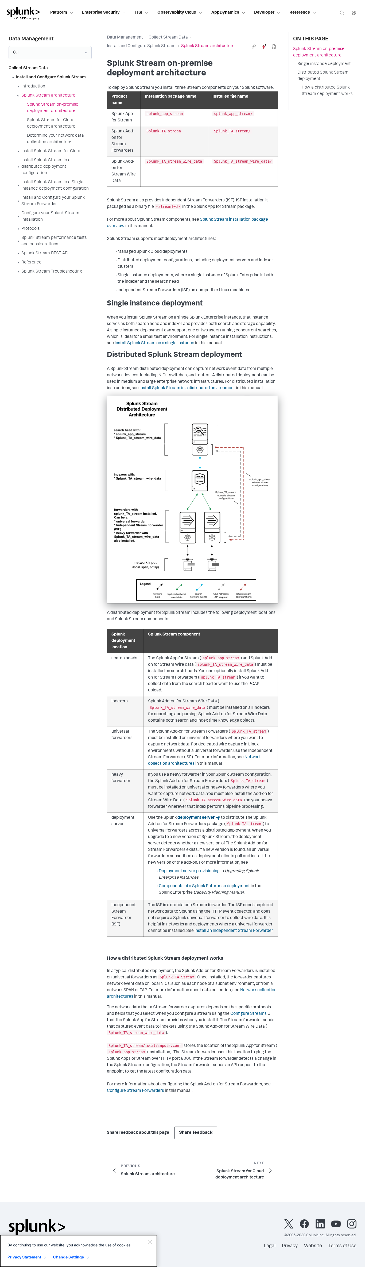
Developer (264, 13)
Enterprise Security (101, 13)
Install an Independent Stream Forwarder (234, 931)
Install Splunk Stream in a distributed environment (187, 388)
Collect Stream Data (168, 38)
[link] (254, 46)
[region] (78, 1251)
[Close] (150, 1242)
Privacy (290, 1246)
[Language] (354, 12)
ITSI (138, 13)
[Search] (342, 12)
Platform (58, 13)
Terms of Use (342, 1246)
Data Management (125, 38)
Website (313, 1246)
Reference (299, 13)
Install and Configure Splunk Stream (141, 46)
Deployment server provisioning (189, 871)
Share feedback (196, 1133)
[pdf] (274, 46)
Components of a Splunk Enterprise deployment (204, 886)
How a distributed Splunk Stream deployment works (327, 91)
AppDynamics (225, 13)
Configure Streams (248, 1014)
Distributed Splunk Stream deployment (322, 76)
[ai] (264, 46)
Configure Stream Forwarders (135, 1091)
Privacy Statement (24, 1257)
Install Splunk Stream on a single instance (154, 343)
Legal (269, 1246)
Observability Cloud (176, 13)
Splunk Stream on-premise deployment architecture (318, 52)
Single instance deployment (324, 64)
